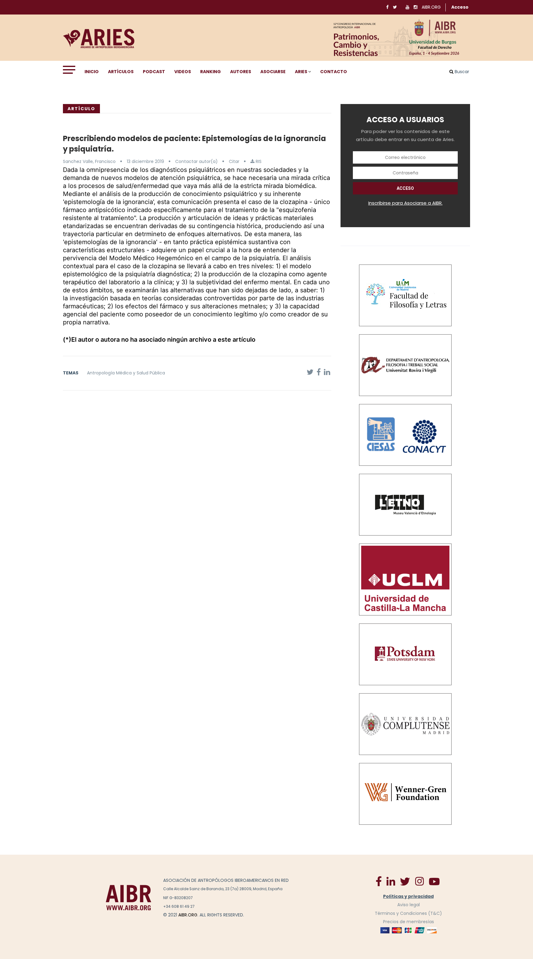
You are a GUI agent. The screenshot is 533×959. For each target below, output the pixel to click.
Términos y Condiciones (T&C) (408, 913)
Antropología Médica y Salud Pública (126, 373)
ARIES (301, 72)
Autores (240, 72)
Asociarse (273, 72)
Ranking (210, 72)
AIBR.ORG (431, 7)
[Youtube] (434, 881)
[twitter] (405, 881)
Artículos (121, 72)
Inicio (92, 72)
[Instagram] (419, 881)
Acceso (460, 7)
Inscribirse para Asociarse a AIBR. (405, 203)
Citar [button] (234, 161)
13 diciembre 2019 (145, 161)
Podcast (154, 72)
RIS (258, 161)
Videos (182, 72)
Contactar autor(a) (196, 161)
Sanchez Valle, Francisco (89, 161)
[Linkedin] (390, 881)
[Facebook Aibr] (379, 881)
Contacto (333, 72)
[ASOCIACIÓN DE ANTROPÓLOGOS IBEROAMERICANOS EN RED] (128, 897)
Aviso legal (408, 905)
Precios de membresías (408, 922)
